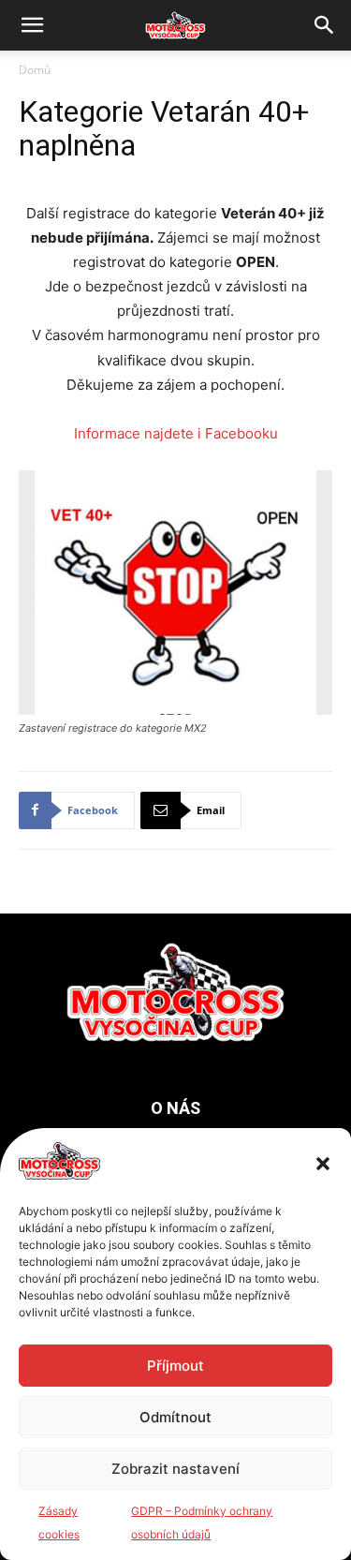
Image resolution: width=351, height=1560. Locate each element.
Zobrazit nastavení (175, 1469)
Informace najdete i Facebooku (176, 433)
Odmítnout (175, 1417)
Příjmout (175, 1365)
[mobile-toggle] (32, 25)
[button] (323, 1163)
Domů (35, 70)
